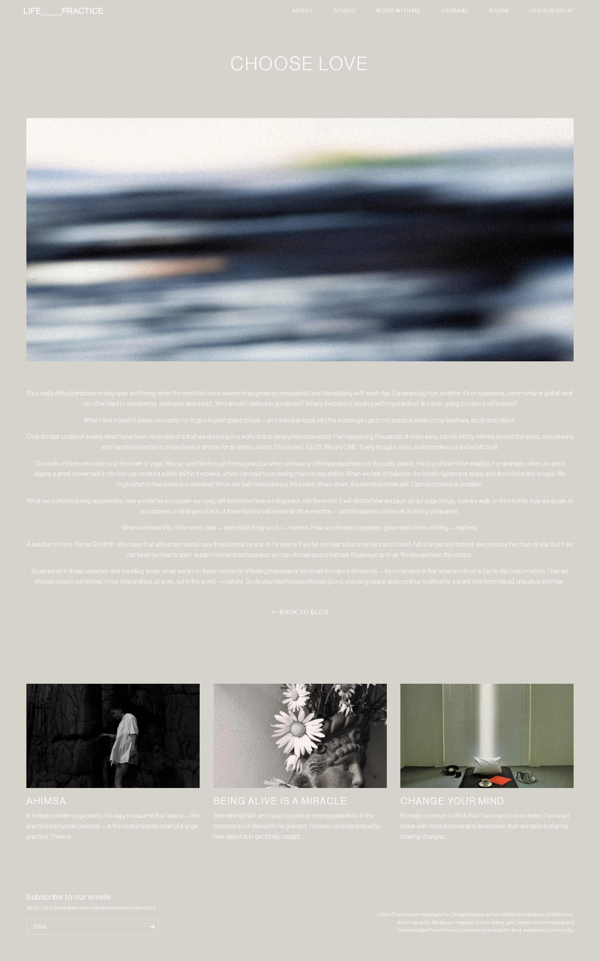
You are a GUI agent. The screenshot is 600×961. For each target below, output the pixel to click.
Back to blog (304, 612)
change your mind (452, 801)
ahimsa (46, 801)
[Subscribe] (152, 927)
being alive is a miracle (281, 801)
